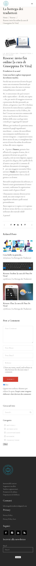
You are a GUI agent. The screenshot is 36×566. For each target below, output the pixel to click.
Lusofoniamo (13, 432)
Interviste (12, 429)
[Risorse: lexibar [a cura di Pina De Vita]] (18, 266)
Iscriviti (18, 557)
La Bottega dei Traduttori (17, 53)
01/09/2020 (8, 55)
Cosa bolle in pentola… (13, 255)
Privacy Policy (7, 515)
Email (5, 546)
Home (5, 17)
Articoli (11, 425)
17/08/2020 (7, 309)
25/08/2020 (7, 279)
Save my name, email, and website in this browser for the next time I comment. (18, 369)
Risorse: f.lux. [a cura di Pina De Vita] (16, 304)
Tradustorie (13, 440)
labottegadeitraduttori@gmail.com (15, 506)
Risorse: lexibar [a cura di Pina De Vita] (17, 274)
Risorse (12, 17)
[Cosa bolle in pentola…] (18, 246)
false (6, 385)
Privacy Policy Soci (9, 519)
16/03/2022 (7, 258)
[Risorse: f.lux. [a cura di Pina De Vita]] (18, 291)
